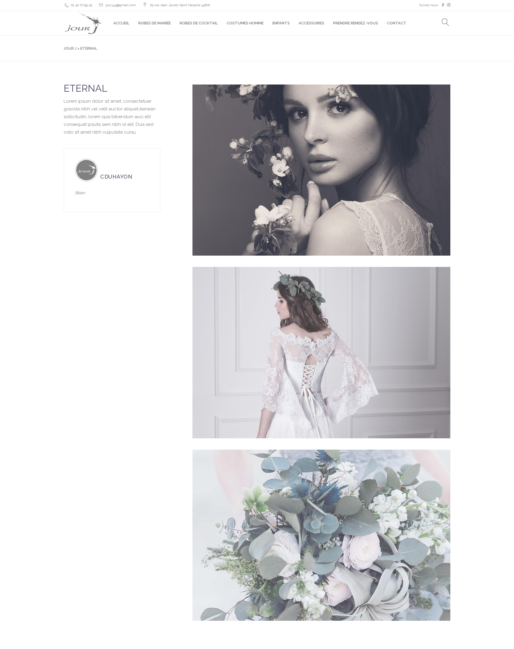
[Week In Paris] (321, 352)
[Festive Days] (321, 535)
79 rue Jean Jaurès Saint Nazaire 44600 (180, 5)
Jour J (70, 48)
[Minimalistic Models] (321, 170)
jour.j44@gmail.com (121, 5)
